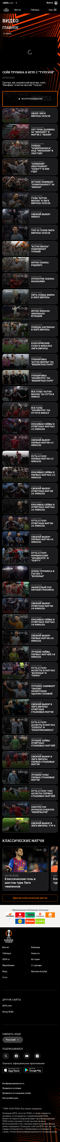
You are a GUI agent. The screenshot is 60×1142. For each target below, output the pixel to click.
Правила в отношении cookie (16, 1093)
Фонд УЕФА (8, 1012)
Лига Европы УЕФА (6, 9)
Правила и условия (11, 1088)
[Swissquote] (40, 915)
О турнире (36, 965)
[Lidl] (20, 921)
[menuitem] (20, 10)
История (35, 959)
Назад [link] (9, 33)
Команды (35, 947)
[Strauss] (20, 915)
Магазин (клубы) (39, 971)
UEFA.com (7, 1006)
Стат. (5, 977)
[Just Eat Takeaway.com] (50, 915)
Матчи (5, 947)
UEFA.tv (6, 959)
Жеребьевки (8, 965)
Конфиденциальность (13, 1083)
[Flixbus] (40, 921)
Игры (4, 971)
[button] (52, 10)
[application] (30, 52)
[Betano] (30, 921)
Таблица (6, 953)
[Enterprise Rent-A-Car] (30, 915)
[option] (30, 99)
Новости (35, 953)
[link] (18, 10)
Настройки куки (10, 1098)
